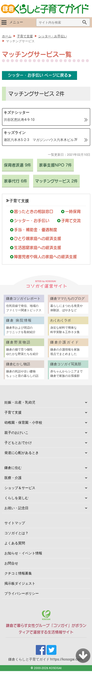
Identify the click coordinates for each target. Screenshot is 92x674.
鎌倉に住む (13, 468)
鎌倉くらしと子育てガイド (46, 659)
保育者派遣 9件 (17, 165)
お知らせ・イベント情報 (23, 553)
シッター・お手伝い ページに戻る (38, 75)
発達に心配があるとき (21, 453)
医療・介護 (13, 478)
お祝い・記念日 (16, 508)
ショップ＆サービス (19, 488)
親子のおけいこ (16, 433)
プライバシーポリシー (21, 593)
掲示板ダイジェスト (19, 583)
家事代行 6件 (15, 181)
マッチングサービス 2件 (56, 181)
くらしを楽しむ (16, 498)
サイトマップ (14, 523)
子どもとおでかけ (18, 443)
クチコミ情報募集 (18, 573)
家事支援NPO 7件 (55, 165)
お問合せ (11, 563)
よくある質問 (14, 543)
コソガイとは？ (16, 533)
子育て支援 (19, 200)
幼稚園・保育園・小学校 (23, 422)
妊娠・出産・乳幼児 (19, 402)
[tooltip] (46, 117)
